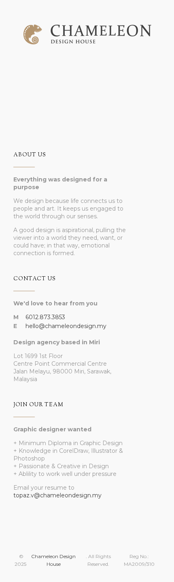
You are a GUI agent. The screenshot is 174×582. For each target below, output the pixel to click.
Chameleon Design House (53, 560)
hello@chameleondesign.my (65, 326)
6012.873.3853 (45, 317)
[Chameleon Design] (87, 28)
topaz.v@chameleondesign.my (57, 495)
